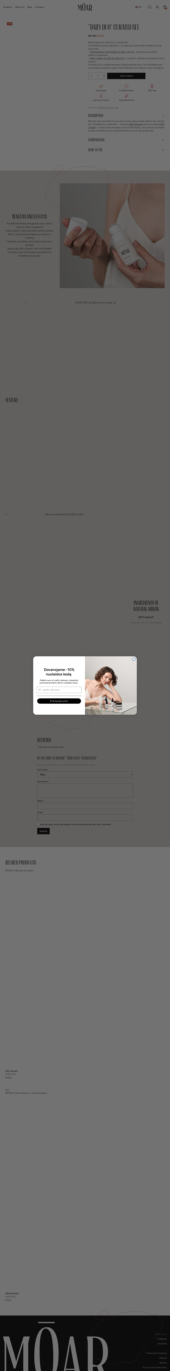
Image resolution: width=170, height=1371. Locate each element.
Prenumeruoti (59, 701)
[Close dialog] (133, 659)
